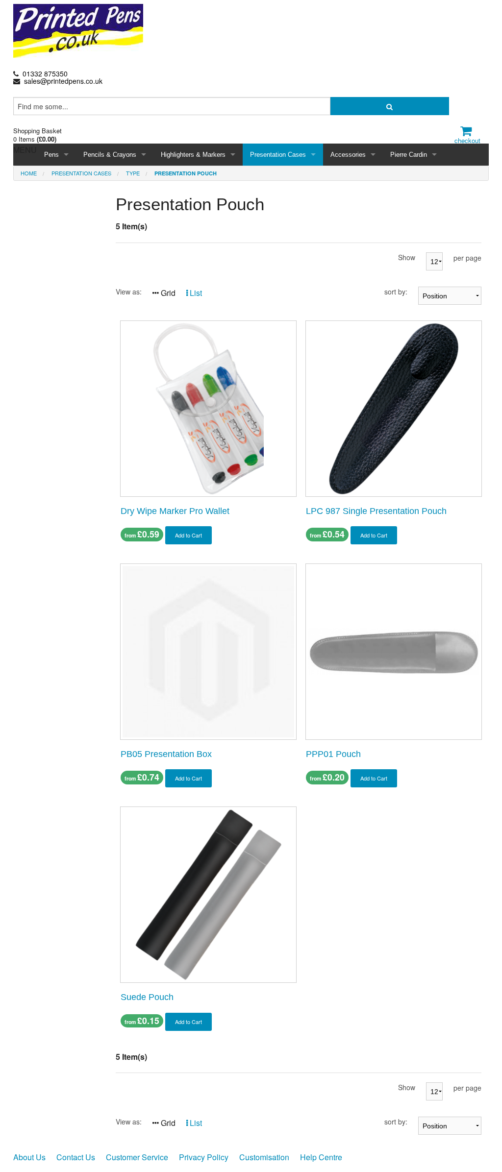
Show (406, 257)
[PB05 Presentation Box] (208, 650)
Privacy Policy (203, 1157)
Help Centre (321, 1157)
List (195, 292)
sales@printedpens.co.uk (63, 81)
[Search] (390, 106)
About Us (29, 1157)
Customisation (264, 1157)
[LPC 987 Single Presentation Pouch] (393, 407)
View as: (129, 291)
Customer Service (137, 1157)
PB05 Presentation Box (166, 754)
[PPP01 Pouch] (393, 650)
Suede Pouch (147, 997)
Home (29, 173)
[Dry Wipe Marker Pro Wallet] (208, 407)
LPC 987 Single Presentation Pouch (376, 511)
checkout (467, 140)
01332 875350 (45, 73)
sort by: (395, 291)
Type (133, 173)
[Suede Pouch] (208, 894)
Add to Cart (188, 535)
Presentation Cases (81, 173)
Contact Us (75, 1157)
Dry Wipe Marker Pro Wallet (175, 511)
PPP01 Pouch (333, 754)
